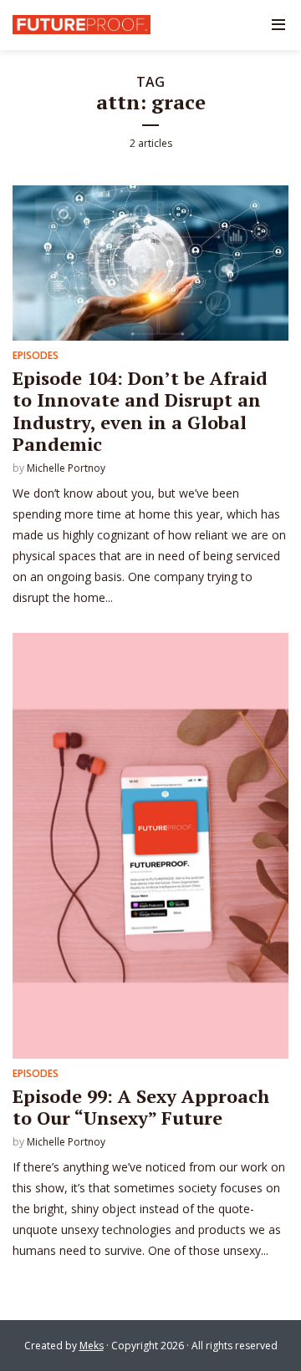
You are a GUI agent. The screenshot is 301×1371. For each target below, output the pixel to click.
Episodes (36, 355)
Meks (91, 1345)
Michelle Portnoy (66, 468)
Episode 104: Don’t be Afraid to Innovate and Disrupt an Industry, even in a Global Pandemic (140, 411)
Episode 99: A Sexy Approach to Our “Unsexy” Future (141, 1107)
